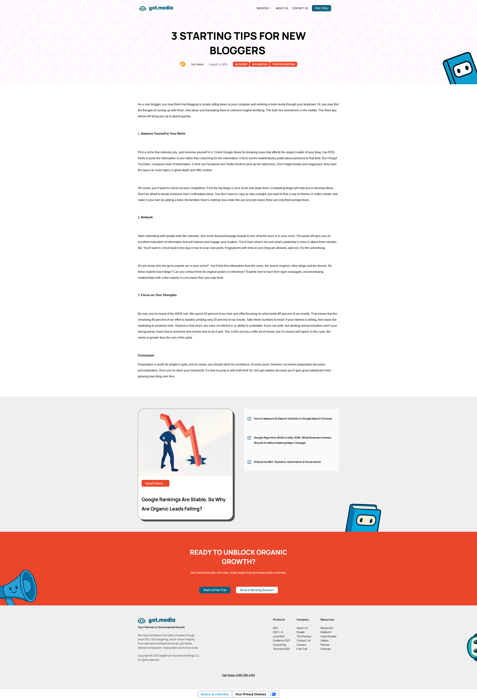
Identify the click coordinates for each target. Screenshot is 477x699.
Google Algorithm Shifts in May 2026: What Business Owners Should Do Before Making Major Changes (292, 440)
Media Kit (325, 632)
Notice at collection (215, 694)
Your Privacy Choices (250, 694)
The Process (304, 636)
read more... (155, 483)
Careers (301, 644)
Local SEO (279, 636)
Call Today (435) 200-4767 (238, 675)
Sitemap (325, 649)
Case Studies (328, 636)
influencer (259, 64)
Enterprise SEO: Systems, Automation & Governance (287, 462)
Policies (324, 644)
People (301, 632)
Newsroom (326, 628)
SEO (275, 628)
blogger (241, 64)
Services (263, 8)
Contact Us (300, 8)
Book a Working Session (257, 590)
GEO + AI (278, 632)
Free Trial (321, 8)
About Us (282, 8)
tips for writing (283, 64)
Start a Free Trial (214, 590)
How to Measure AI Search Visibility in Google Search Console (293, 418)
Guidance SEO (281, 640)
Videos (324, 640)
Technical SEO (281, 649)
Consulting (279, 644)
